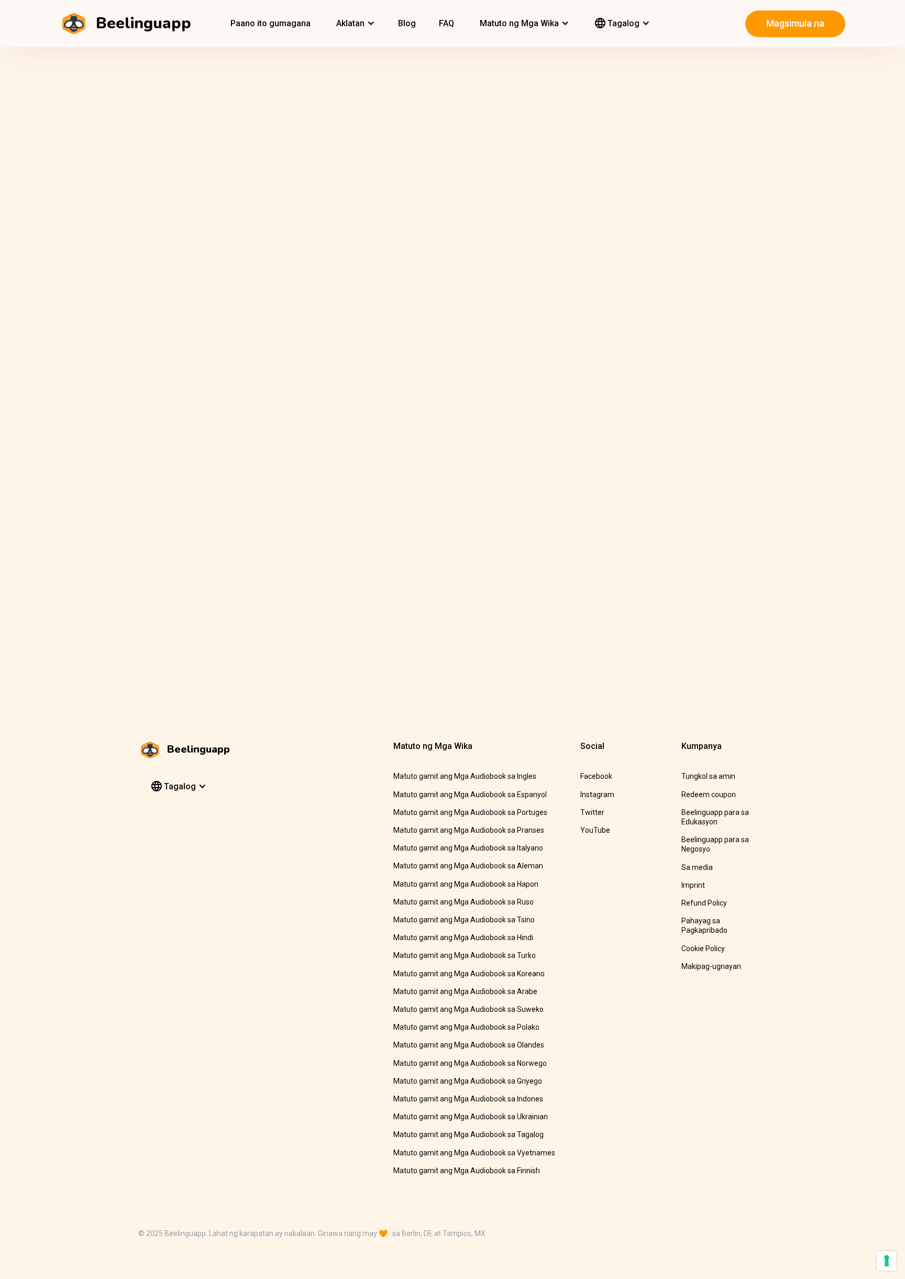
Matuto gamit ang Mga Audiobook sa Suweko (468, 1009)
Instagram (597, 794)
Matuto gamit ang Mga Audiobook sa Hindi (463, 937)
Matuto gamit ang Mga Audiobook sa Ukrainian (470, 1116)
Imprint (693, 885)
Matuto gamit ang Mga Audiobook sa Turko (464, 955)
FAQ (446, 23)
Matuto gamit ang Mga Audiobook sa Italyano (468, 848)
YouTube (595, 830)
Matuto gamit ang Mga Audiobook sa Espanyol (470, 794)
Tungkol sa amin (708, 776)
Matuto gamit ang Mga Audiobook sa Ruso (463, 902)
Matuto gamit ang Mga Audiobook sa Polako (466, 1027)
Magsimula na (795, 23)
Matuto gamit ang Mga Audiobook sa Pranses (468, 830)
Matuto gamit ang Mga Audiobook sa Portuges (470, 812)
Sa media (697, 867)
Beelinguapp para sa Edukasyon (715, 817)
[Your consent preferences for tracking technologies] (887, 1261)
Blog (407, 23)
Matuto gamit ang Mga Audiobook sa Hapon (465, 884)
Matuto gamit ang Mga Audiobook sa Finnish (466, 1170)
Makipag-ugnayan (711, 966)
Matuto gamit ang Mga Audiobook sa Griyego (467, 1081)
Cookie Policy (703, 948)
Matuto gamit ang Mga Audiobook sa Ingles (464, 776)
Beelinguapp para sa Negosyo (715, 844)
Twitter (592, 812)
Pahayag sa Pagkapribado (704, 925)
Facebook (596, 776)
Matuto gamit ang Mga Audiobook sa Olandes (468, 1045)
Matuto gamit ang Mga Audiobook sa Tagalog (468, 1134)
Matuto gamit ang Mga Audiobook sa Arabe (465, 991)
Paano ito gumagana (270, 23)
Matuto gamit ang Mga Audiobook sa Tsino (464, 920)
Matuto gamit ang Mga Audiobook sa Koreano (469, 973)
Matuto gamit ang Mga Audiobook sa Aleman (468, 866)
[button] (354, 23)
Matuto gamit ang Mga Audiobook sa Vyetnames (474, 1153)
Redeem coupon (708, 794)
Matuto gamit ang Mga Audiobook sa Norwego (470, 1063)
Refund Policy (704, 903)
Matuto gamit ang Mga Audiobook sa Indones (468, 1099)
